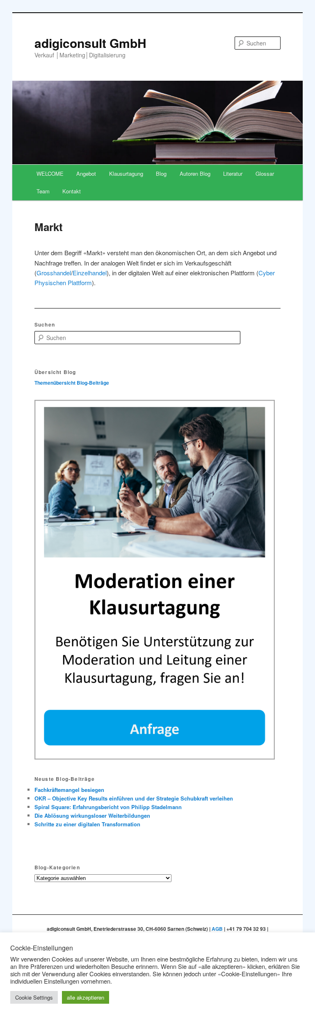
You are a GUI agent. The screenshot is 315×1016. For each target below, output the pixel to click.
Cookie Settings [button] (34, 997)
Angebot (86, 173)
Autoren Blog (195, 173)
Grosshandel (54, 272)
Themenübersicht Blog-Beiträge (71, 382)
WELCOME (50, 173)
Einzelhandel (90, 272)
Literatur (232, 173)
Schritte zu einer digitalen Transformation (87, 824)
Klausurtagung (126, 173)
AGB (217, 928)
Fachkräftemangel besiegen (69, 790)
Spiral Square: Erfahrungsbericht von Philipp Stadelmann (108, 807)
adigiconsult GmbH (90, 43)
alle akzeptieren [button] (85, 997)
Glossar (265, 173)
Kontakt (71, 191)
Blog (161, 173)
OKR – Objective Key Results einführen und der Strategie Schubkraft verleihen (133, 798)
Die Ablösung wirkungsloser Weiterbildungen (92, 815)
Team (43, 191)
